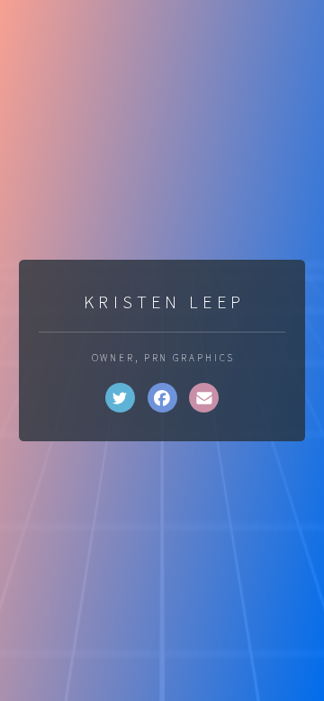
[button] (120, 398)
